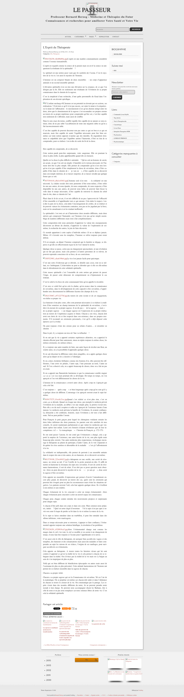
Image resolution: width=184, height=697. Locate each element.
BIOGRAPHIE (118, 54)
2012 (48, 670)
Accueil (68, 37)
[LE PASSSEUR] (92, 3)
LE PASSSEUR (92, 9)
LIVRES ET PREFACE (120, 138)
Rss (87, 660)
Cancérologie (118, 125)
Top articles (117, 118)
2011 (48, 675)
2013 (48, 665)
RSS (115, 70)
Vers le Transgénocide (120, 121)
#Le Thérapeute (55, 54)
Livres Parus (117, 128)
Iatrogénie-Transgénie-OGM (122, 131)
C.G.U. (104, 695)
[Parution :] (134, 674)
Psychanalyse (118, 135)
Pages (91, 37)
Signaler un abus (95, 695)
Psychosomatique (119, 142)
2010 (48, 680)
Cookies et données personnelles (116, 695)
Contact (115, 37)
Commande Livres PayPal (121, 114)
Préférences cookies (132, 695)
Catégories (78, 37)
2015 (48, 660)
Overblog (140, 690)
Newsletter (104, 37)
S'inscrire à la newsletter (52, 613)
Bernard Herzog (59, 695)
